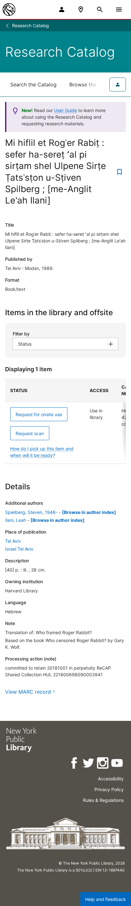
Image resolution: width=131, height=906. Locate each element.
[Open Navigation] (118, 9)
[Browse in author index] (89, 512)
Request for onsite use (39, 414)
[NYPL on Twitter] (89, 764)
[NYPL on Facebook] (74, 764)
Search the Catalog (33, 84)
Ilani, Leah (15, 520)
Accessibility (111, 778)
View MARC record (28, 692)
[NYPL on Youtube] (117, 764)
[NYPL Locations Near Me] (80, 9)
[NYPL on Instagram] (103, 764)
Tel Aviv (13, 541)
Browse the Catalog (93, 84)
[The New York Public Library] (9, 9)
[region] (65, 421)
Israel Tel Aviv (19, 549)
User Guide (65, 110)
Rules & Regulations (103, 800)
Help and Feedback (105, 899)
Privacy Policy (109, 789)
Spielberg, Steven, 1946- (31, 512)
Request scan (30, 433)
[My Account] (61, 9)
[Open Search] (99, 9)
